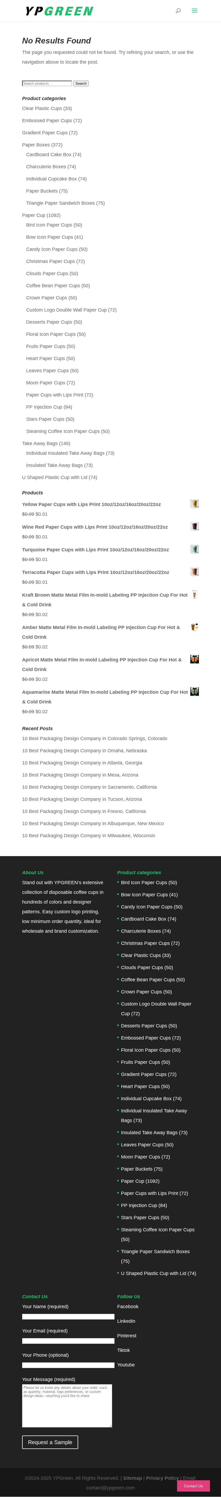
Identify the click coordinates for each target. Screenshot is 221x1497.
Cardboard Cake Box (48, 154)
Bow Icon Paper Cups (49, 237)
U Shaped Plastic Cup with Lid (54, 477)
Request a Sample (50, 1442)
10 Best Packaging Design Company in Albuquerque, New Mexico (93, 823)
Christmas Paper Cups (50, 261)
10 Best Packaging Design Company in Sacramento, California (89, 787)
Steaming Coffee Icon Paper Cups (63, 431)
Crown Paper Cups (46, 297)
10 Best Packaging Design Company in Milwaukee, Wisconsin (88, 835)
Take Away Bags (40, 443)
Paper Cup (33, 215)
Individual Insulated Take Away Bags (65, 453)
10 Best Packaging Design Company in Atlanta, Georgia (82, 762)
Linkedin (126, 1321)
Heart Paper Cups (45, 358)
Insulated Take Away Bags (54, 465)
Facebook (128, 1306)
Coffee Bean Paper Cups (53, 285)
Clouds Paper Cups (47, 273)
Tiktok (123, 1350)
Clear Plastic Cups (42, 108)
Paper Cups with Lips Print (54, 395)
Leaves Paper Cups (47, 370)
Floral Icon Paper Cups (51, 334)
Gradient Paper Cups (45, 132)
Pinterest (126, 1335)
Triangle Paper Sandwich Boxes (60, 203)
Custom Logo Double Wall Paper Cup (66, 310)
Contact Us (193, 1486)
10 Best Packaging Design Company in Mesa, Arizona (80, 775)
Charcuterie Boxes (46, 166)
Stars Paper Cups (45, 419)
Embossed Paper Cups (47, 120)
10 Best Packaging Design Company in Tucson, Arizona (82, 799)
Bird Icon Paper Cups (49, 225)
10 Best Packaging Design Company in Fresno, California (84, 811)
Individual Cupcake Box (51, 179)
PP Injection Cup (44, 407)
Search (81, 83)
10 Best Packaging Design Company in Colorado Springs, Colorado (94, 738)
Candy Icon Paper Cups (52, 249)
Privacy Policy (163, 1478)
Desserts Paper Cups (49, 322)
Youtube (126, 1365)
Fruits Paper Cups (45, 346)
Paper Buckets (42, 191)
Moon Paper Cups (45, 382)
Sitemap (132, 1478)
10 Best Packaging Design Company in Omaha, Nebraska (84, 750)
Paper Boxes (36, 145)
